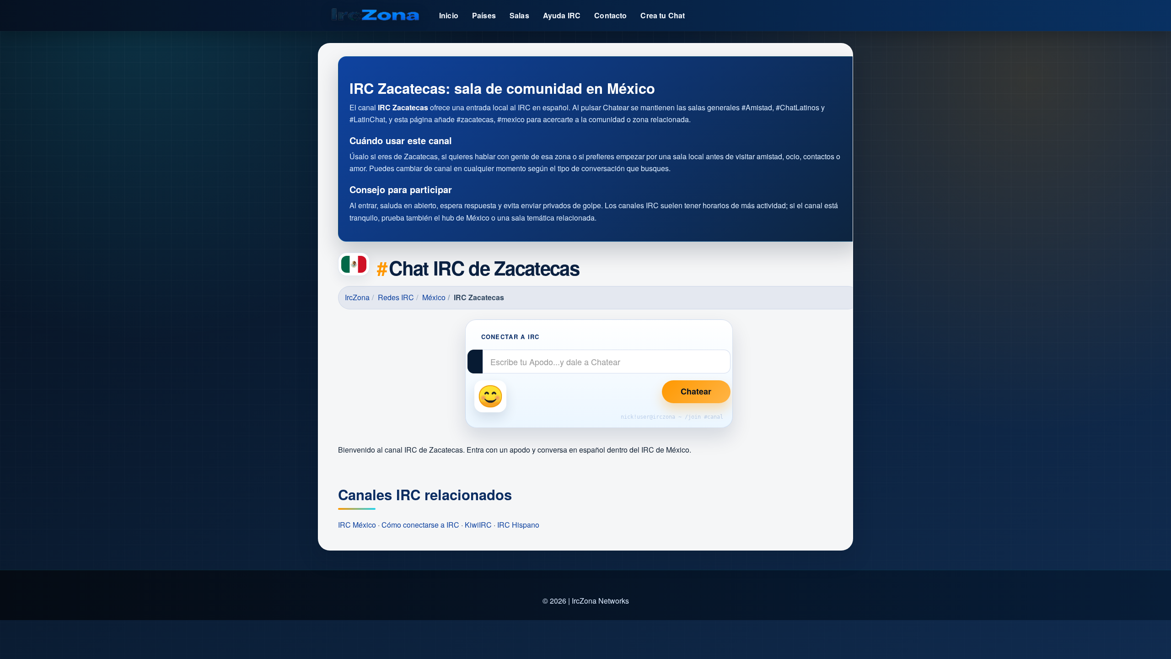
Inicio (448, 15)
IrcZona (357, 297)
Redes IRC (396, 297)
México (434, 297)
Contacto (610, 15)
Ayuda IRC (561, 15)
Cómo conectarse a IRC (420, 524)
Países (484, 15)
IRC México (357, 524)
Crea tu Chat (662, 15)
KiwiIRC (478, 524)
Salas (519, 15)
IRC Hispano (518, 524)
